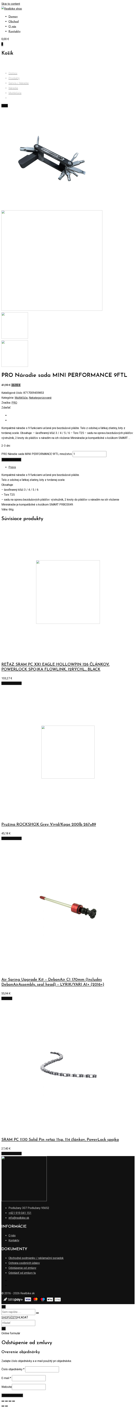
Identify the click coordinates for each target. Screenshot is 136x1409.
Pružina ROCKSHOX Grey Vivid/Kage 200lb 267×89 (48, 825)
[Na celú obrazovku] (9, 1401)
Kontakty (14, 31)
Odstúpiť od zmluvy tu (22, 1273)
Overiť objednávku (12, 1395)
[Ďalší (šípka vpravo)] (6, 1406)
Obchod (13, 21)
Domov (13, 16)
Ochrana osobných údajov (24, 1263)
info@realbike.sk (18, 1218)
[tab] (71, 467)
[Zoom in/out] (13, 1401)
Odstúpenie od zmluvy (22, 1268)
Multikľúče (21, 397)
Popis (12, 467)
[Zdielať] (6, 1401)
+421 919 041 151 (19, 1213)
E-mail (6, 1378)
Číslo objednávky (12, 1369)
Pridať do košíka (11, 459)
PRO (14, 402)
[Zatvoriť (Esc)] (2, 1401)
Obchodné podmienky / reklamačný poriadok (36, 1258)
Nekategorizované (40, 397)
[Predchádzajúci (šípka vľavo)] (2, 1406)
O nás (12, 26)
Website (6, 1387)
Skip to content (10, 3)
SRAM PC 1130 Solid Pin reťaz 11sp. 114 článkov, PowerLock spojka (60, 1140)
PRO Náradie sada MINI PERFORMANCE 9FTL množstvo (36, 454)
